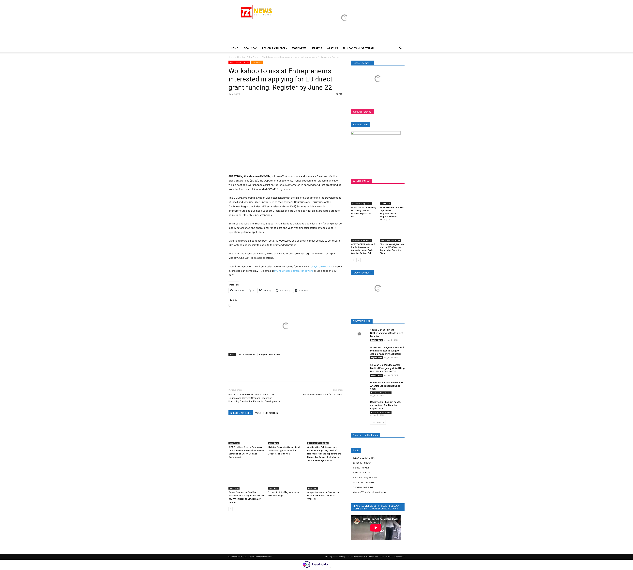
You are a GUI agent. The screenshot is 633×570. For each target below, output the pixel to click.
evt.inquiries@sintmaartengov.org (293, 270)
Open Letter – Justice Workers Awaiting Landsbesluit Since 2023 (387, 385)
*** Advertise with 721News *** (363, 556)
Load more (377, 422)
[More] (262, 101)
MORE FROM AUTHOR (266, 413)
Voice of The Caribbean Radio (369, 492)
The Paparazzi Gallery (335, 556)
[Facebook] (231, 101)
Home (234, 48)
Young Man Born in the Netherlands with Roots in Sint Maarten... (386, 333)
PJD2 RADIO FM (361, 472)
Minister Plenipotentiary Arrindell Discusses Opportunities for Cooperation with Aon (284, 450)
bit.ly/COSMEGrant (321, 266)
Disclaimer (386, 556)
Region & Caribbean (274, 48)
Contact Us (399, 556)
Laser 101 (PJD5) (362, 462)
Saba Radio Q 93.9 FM (365, 477)
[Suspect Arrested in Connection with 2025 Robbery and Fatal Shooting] (325, 477)
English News (376, 340)
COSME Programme (246, 354)
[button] (401, 48)
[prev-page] (230, 509)
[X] (239, 101)
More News (299, 48)
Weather (332, 48)
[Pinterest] (247, 101)
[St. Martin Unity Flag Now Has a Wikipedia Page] (286, 477)
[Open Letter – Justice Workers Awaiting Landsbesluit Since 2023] (359, 386)
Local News (249, 48)
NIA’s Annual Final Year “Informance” (323, 394)
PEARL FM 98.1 (361, 467)
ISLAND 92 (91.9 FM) (364, 457)
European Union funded (269, 354)
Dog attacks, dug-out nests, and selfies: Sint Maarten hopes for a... (385, 405)
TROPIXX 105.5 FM (363, 487)
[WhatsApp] (254, 101)
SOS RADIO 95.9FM (363, 482)
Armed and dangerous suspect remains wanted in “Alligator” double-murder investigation (387, 350)
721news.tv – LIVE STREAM (358, 48)
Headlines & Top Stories (248, 57)
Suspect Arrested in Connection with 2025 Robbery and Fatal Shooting (323, 495)
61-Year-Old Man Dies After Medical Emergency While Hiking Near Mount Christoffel (387, 368)
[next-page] (236, 509)
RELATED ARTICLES (240, 413)
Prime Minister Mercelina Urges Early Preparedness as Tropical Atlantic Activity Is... (392, 213)
